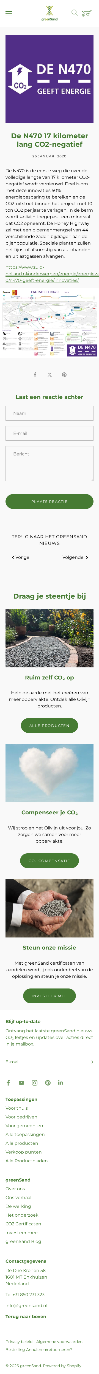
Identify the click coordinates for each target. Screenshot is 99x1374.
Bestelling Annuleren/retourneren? (39, 1349)
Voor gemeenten (24, 1125)
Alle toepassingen (25, 1134)
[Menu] (9, 14)
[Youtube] (21, 1082)
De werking (18, 1206)
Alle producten (22, 1143)
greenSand (30, 1366)
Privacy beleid (19, 1341)
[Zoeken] (77, 13)
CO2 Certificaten (23, 1223)
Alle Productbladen (27, 1160)
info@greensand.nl (26, 1305)
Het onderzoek (22, 1215)
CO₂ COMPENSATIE (49, 861)
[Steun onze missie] (50, 908)
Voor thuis (17, 1108)
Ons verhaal (18, 1197)
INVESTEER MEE (49, 996)
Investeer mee (22, 1232)
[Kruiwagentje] (87, 14)
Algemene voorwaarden (59, 1341)
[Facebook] (8, 1082)
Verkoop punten (24, 1152)
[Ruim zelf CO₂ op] (50, 638)
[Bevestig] (91, 1062)
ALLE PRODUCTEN (49, 725)
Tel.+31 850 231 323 (25, 1294)
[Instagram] (34, 1082)
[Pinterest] (48, 1082)
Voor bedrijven (21, 1117)
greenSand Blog (23, 1241)
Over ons (15, 1188)
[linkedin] (61, 1082)
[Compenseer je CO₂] (50, 773)
